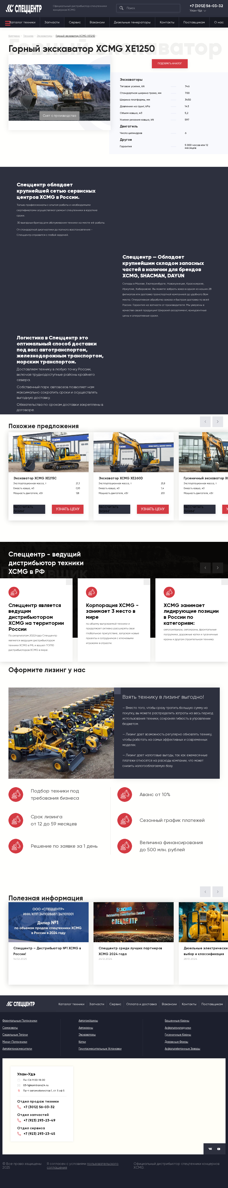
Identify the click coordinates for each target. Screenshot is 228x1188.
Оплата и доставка (141, 1004)
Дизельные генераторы (132, 22)
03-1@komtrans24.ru (36, 1085)
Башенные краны (177, 1020)
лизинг (23, 509)
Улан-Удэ (196, 10)
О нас (219, 22)
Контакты (167, 22)
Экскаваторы (87, 1034)
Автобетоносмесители (17, 1048)
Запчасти (52, 22)
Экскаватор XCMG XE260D (121, 478)
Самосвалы (10, 1027)
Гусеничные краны (178, 1034)
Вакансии (97, 22)
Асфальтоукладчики (178, 1027)
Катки (82, 1041)
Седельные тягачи (15, 1034)
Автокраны (86, 1027)
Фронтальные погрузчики (19, 1020)
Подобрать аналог (170, 63)
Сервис (75, 22)
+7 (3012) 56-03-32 (206, 6)
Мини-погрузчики (14, 1041)
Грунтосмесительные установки (100, 1048)
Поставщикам (194, 22)
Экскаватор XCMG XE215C (35, 478)
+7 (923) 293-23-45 (39, 1134)
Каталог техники (22, 22)
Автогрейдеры (88, 1020)
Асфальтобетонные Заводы (182, 1048)
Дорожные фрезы (176, 1041)
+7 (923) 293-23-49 (39, 1120)
